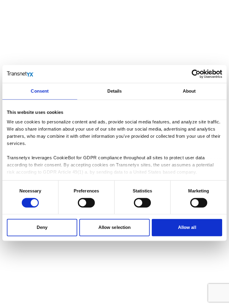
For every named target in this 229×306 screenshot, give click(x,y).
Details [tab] (114, 91)
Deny (42, 227)
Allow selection (114, 227)
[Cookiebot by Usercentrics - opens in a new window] (196, 73)
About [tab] (189, 91)
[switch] (86, 202)
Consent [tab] (40, 91)
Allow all (187, 227)
